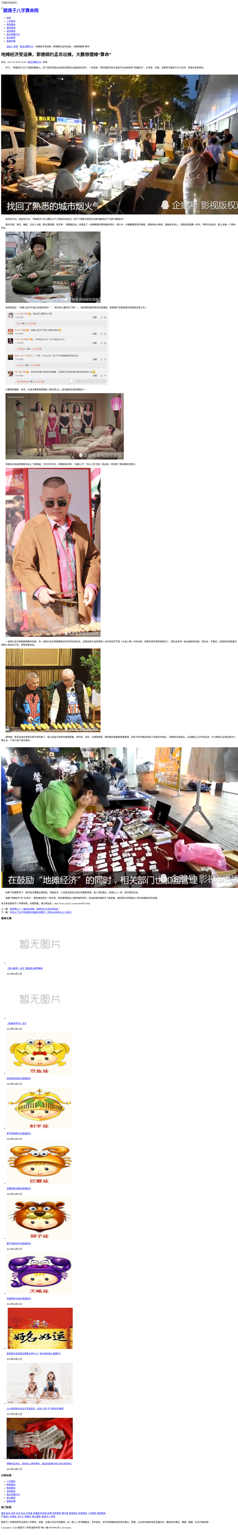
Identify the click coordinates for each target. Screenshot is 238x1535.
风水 (23, 1513)
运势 (13, 1513)
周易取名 (73, 1513)
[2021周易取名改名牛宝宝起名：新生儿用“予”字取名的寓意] (40, 1403)
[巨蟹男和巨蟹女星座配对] (40, 1183)
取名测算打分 (13, 34)
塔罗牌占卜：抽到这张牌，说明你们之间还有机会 (34, 909)
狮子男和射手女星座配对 (19, 1243)
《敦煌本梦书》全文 (16, 1023)
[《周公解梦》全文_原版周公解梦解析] (40, 963)
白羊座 (29, 1513)
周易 (3, 1513)
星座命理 (11, 41)
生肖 (18, 1513)
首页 (9, 18)
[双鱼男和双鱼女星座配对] (40, 1073)
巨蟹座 (36, 1513)
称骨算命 (11, 24)
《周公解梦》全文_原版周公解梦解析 (25, 968)
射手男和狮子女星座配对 (19, 1133)
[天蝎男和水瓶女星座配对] (40, 1293)
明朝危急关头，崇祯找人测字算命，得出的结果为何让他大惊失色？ (40, 1464)
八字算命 (11, 21)
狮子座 (65, 1513)
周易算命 (11, 28)
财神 (49, 1513)
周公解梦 (11, 38)
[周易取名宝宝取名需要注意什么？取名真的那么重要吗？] (40, 1348)
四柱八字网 (12, 46)
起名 (8, 1513)
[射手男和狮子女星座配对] (40, 1128)
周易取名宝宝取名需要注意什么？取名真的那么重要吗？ (34, 1353)
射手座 (43, 1513)
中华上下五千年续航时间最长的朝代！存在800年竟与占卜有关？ (41, 912)
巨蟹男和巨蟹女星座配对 (19, 1188)
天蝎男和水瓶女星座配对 (19, 1298)
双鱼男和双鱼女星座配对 (19, 1078)
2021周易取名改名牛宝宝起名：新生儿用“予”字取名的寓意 (35, 1408)
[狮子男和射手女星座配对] (40, 1238)
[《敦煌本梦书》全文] (40, 1018)
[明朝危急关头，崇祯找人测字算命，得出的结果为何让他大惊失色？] (40, 1458)
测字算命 (11, 31)
